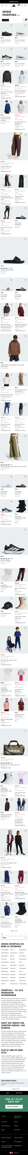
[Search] (22, 5)
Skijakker (12, 974)
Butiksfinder (17, 1129)
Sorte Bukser (13, 953)
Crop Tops (4, 959)
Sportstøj (12, 971)
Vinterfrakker (5, 949)
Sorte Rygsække (22, 962)
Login (7, 1092)
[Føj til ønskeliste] (11, 25)
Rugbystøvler (22, 949)
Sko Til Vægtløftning (22, 971)
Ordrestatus (4, 1121)
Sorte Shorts (22, 980)
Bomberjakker (5, 962)
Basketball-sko (22, 978)
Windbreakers (5, 980)
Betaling (16, 1125)
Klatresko (21, 965)
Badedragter (4, 971)
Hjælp (2, 1129)
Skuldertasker (14, 983)
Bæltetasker (4, 956)
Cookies (3, 1141)
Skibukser (13, 977)
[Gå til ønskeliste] (6, 5)
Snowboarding (5, 974)
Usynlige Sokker (12, 962)
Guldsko (12, 959)
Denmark (16, 1152)
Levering (3, 1116)
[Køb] (13, 6)
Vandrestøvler (23, 959)
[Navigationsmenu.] (2, 5)
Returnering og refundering (17, 1117)
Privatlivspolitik (18, 1141)
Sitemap (16, 1121)
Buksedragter (5, 953)
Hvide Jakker (22, 974)
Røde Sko (12, 980)
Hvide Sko (12, 968)
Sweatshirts (4, 977)
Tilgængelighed (18, 1145)
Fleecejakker (22, 968)
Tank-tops (4, 965)
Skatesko (21, 953)
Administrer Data (18, 1137)
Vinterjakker (22, 956)
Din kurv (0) (19, 1092)
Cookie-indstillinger (6, 1137)
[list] (11, 20)
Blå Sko (12, 956)
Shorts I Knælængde (4, 984)
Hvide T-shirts (12, 950)
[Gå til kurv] (25, 5)
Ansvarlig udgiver (5, 1125)
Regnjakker (13, 965)
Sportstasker (4, 968)
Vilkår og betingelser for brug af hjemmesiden (7, 1146)
